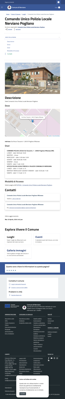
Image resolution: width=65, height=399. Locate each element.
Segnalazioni (8, 388)
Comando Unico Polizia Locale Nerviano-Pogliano (31, 27)
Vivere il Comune (15, 14)
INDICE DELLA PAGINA (10, 37)
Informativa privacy (38, 365)
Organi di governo (10, 323)
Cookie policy (36, 363)
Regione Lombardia (9, 2)
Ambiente (21, 321)
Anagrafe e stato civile (25, 323)
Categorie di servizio (26, 314)
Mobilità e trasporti (38, 338)
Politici (7, 325)
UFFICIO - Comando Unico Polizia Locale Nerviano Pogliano (34, 185)
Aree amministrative (10, 327)
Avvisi (49, 323)
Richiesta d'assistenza (25, 369)
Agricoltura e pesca (24, 319)
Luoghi (24, 14)
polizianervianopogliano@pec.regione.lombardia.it (22, 208)
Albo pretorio (36, 369)
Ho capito (22, 393)
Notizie (50, 319)
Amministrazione (10, 314)
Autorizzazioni (37, 321)
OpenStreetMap (56, 136)
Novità (50, 314)
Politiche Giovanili (10, 391)
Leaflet (49, 136)
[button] (33, 121)
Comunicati (51, 321)
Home (7, 14)
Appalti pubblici (37, 319)
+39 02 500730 (16, 199)
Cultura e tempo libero (39, 325)
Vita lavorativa (37, 351)
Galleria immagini (52, 332)
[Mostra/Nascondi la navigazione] (2, 7)
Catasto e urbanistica (39, 323)
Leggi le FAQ (22, 358)
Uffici (6, 321)
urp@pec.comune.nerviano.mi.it (13, 375)
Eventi (49, 336)
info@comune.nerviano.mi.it (12, 380)
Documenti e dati (9, 319)
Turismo (35, 349)
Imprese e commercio (39, 336)
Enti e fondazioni (9, 334)
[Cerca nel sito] (59, 7)
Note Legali (36, 367)
